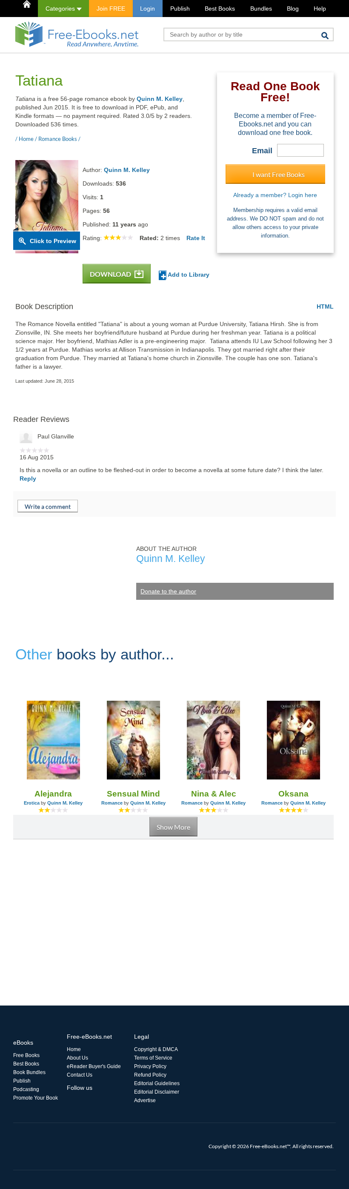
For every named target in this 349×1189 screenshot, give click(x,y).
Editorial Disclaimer (156, 1092)
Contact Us (79, 1075)
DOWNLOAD (111, 274)
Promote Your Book (35, 1098)
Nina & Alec (213, 793)
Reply (28, 478)
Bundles (261, 8)
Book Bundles (29, 1072)
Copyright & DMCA (156, 1049)
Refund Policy (150, 1075)
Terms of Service (153, 1058)
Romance (112, 802)
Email (262, 150)
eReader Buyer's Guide (94, 1066)
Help (320, 8)
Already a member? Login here (275, 195)
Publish (180, 8)
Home (74, 1049)
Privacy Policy (150, 1066)
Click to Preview (53, 241)
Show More (173, 827)
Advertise (145, 1100)
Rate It (195, 238)
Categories (61, 8)
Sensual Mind (133, 793)
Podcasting (26, 1089)
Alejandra (53, 793)
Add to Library (187, 274)
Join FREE (111, 8)
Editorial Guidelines (157, 1083)
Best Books (220, 8)
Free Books (26, 1055)
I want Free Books (278, 174)
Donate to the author (168, 591)
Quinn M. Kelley (160, 98)
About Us (77, 1058)
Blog (293, 8)
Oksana (293, 793)
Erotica (32, 802)
